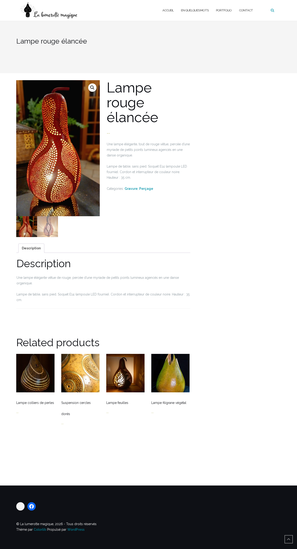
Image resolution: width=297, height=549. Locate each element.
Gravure (131, 188)
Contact (246, 10)
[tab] (31, 248)
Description (31, 248)
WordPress (75, 529)
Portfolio (224, 10)
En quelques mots (195, 10)
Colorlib (40, 529)
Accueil (168, 10)
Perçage (146, 188)
